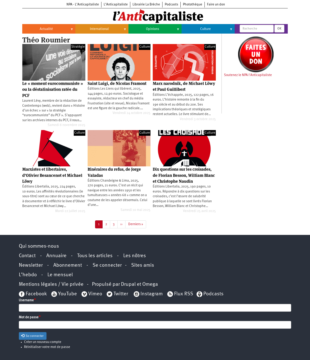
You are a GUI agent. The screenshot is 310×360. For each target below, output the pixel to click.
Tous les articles (95, 256)
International (92, 30)
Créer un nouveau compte (42, 342)
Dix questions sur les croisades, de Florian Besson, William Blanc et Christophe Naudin (184, 175)
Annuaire (56, 256)
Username (26, 300)
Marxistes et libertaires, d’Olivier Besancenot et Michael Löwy (52, 175)
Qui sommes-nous (39, 246)
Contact (27, 256)
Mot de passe (29, 317)
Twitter (120, 294)
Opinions (143, 30)
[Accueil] (155, 15)
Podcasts (171, 4)
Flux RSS (183, 294)
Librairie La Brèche (146, 4)
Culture (196, 30)
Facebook (36, 294)
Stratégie (78, 47)
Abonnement (67, 265)
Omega (150, 284)
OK (279, 28)
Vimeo (95, 294)
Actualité (37, 30)
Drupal (128, 284)
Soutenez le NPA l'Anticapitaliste (248, 75)
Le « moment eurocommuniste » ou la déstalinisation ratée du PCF (52, 89)
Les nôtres (134, 256)
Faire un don (216, 4)
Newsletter (31, 265)
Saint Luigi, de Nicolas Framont (117, 83)
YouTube (67, 294)
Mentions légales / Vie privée (51, 284)
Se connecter (107, 265)
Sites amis (142, 265)
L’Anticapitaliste (116, 4)
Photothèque (192, 4)
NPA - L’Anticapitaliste (82, 4)
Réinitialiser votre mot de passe (47, 347)
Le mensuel (60, 275)
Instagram (151, 294)
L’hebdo (28, 275)
